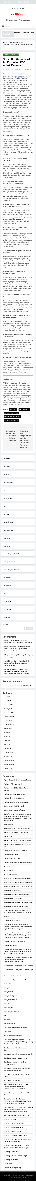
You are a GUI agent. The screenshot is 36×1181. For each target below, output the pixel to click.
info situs (7, 866)
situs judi (7, 988)
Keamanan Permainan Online (13, 898)
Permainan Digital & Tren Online (14, 976)
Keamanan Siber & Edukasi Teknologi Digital (18, 902)
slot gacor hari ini (9, 530)
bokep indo (7, 586)
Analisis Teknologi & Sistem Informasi (16, 802)
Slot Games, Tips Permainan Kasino (15, 1028)
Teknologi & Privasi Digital (12, 1131)
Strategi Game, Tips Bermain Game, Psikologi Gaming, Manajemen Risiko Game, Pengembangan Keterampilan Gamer (18, 1109)
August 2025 (8, 729)
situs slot (7, 474)
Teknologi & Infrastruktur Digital (14, 1123)
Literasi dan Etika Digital (12, 920)
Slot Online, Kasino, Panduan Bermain (16, 1058)
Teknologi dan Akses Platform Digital (16, 1135)
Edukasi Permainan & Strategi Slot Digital (17, 828)
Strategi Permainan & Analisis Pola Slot (16, 1115)
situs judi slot (8, 992)
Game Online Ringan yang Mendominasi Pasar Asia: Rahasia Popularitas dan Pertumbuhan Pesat (17, 649)
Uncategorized (8, 1164)
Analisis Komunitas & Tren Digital (14, 794)
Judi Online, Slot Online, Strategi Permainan (18, 882)
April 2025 (7, 745)
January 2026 (8, 709)
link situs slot (8, 482)
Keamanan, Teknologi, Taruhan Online (16, 906)
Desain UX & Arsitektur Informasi (14, 810)
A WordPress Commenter (12, 685)
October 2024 (8, 769)
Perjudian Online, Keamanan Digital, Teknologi (18, 966)
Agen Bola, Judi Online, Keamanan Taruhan (17, 780)
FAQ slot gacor (24, 409)
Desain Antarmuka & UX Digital (14, 806)
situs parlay (7, 601)
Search (5, 625)
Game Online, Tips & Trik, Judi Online (15, 851)
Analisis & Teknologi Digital (13, 784)
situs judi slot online (10, 1000)
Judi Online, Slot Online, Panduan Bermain (17, 878)
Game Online (8, 836)
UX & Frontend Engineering (12, 1168)
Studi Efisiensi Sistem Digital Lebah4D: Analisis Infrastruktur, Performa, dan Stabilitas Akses (16, 2)
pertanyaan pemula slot (12, 417)
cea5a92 (7, 69)
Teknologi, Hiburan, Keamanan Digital (16, 1156)
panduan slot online (11, 413)
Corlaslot (13, 409)
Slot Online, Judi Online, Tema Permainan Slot (18, 1054)
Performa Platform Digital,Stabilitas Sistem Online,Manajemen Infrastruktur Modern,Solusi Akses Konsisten (18, 960)
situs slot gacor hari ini (22, 76)
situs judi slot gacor (10, 996)
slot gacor (7, 466)
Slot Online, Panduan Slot (12, 1080)
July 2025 (7, 733)
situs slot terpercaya (11, 420)
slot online (7, 609)
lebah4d (6, 916)
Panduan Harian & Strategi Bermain (15, 941)
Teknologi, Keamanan (11, 1160)
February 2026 (8, 705)
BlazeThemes (22, 1177)
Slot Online (7, 1032)
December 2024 (9, 761)
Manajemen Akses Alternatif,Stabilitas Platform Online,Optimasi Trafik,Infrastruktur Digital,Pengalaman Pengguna (18, 927)
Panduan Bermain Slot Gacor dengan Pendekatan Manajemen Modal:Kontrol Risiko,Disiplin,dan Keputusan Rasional (16, 671)
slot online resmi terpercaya (13, 1036)
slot (5, 490)
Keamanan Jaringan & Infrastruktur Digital (17, 894)
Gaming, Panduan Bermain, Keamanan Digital (18, 862)
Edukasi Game (8, 824)
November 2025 (9, 717)
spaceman (7, 578)
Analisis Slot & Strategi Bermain (14, 798)
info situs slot (8, 870)
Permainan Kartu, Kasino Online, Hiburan (17, 980)
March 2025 (7, 749)
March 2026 (7, 701)
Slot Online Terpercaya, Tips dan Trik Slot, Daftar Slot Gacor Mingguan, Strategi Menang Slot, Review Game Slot (18, 1042)
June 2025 (7, 737)
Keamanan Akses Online (11, 890)
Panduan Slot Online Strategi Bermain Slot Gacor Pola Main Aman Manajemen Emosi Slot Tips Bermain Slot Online (17, 951)
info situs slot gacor (10, 874)
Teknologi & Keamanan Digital (13, 1127)
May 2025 (7, 741)
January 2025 (8, 756)
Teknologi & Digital (10, 1119)
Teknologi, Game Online (11, 1152)
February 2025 (8, 753)
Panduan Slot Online (11, 55)
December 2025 (9, 713)
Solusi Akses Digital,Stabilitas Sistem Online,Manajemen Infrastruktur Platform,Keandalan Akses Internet (16, 1087)
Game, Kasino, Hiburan (11, 854)
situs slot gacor (9, 498)
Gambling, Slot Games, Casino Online (16, 832)
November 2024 (9, 764)
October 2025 (8, 721)
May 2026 (7, 697)
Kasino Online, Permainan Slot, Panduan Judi (18, 886)
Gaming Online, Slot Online (12, 858)
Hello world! (27, 685)
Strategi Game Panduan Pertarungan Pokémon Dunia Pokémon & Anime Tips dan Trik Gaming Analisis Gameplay (18, 1101)
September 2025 (9, 725)
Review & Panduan (10, 984)
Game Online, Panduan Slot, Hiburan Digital (17, 840)
